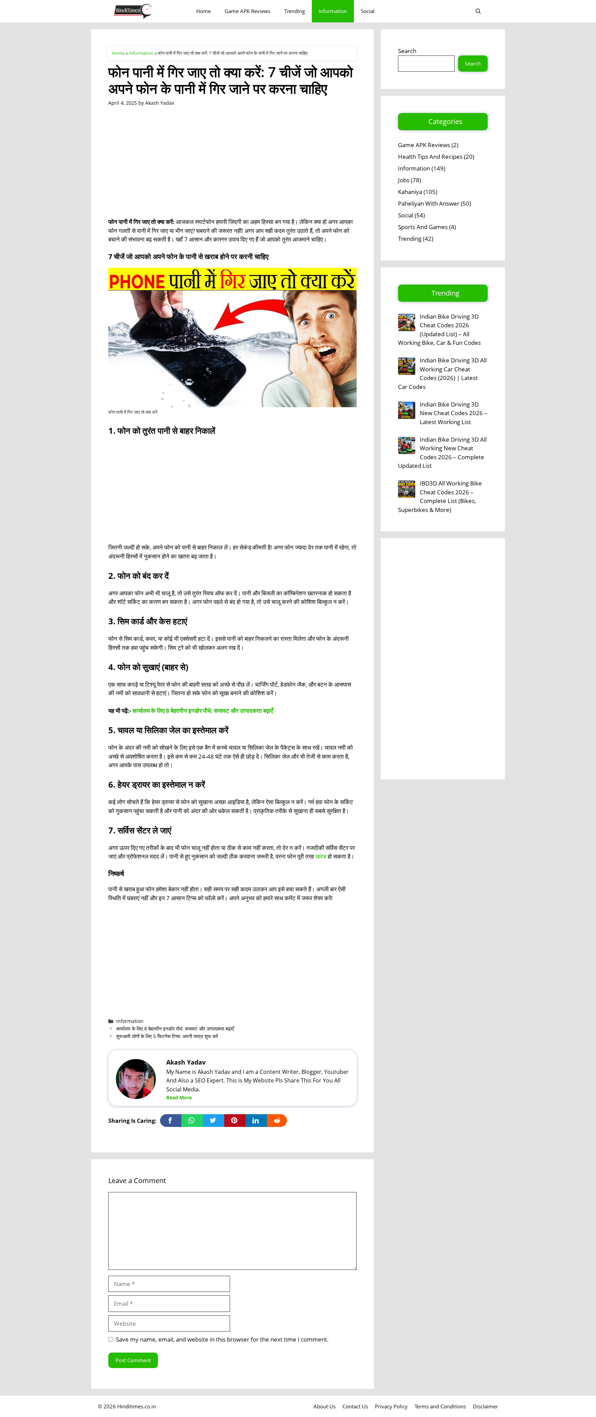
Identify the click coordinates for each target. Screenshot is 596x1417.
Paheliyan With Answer (428, 203)
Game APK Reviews (247, 11)
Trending (294, 11)
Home (203, 11)
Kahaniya (410, 192)
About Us (325, 1406)
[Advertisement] (232, 166)
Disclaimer (485, 1406)
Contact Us (355, 1406)
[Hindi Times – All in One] (147, 11)
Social (368, 11)
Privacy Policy (391, 1406)
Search (407, 51)
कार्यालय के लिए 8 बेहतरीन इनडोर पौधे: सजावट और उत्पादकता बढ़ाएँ (202, 711)
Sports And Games (423, 227)
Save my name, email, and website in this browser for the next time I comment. (222, 1339)
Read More (179, 1097)
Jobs (403, 180)
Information (333, 11)
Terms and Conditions (440, 1406)
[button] (478, 11)
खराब (320, 856)
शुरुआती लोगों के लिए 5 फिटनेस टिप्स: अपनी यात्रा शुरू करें (167, 1036)
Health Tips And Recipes (430, 157)
